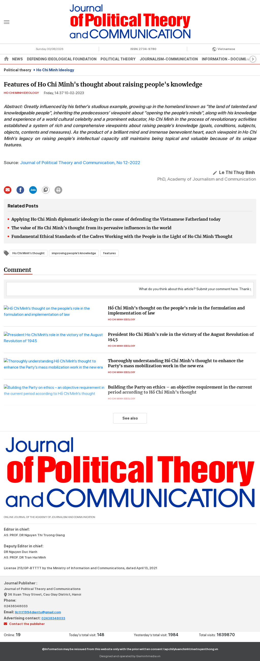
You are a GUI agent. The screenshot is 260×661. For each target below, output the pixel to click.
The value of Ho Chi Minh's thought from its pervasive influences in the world (91, 227)
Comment (17, 269)
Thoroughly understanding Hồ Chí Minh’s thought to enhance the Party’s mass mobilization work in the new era (175, 363)
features (109, 253)
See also (130, 418)
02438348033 (16, 606)
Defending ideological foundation (61, 59)
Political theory (118, 59)
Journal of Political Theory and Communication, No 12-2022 (80, 162)
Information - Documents (228, 59)
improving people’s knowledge (74, 253)
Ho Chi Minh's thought (28, 253)
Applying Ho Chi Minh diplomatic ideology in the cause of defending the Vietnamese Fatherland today (115, 219)
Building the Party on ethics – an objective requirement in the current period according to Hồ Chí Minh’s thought (180, 390)
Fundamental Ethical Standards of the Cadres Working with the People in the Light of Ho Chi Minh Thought (122, 236)
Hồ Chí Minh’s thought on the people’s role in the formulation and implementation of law (176, 310)
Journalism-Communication (169, 59)
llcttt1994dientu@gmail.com (38, 612)
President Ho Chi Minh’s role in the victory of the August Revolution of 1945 (181, 337)
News (17, 59)
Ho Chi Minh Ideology (55, 70)
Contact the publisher (26, 624)
